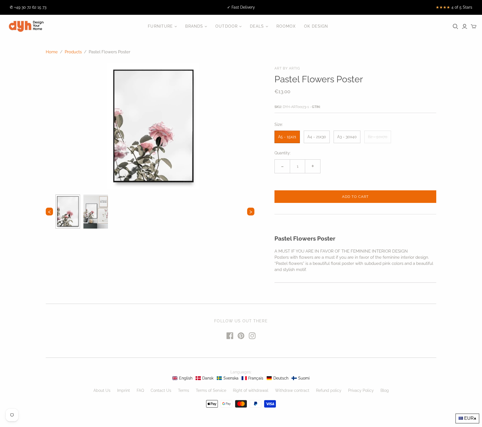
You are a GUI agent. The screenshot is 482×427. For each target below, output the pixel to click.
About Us (101, 390)
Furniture (160, 26)
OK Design (316, 26)
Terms (183, 390)
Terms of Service (211, 390)
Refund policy (328, 390)
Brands (194, 26)
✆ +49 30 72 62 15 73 (28, 7)
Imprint (123, 390)
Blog (384, 390)
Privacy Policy (361, 390)
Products (73, 51)
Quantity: (282, 153)
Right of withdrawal (250, 390)
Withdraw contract (292, 390)
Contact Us (161, 390)
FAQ (140, 390)
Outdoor (226, 26)
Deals (257, 26)
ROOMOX (286, 26)
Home (52, 51)
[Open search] (455, 26)
